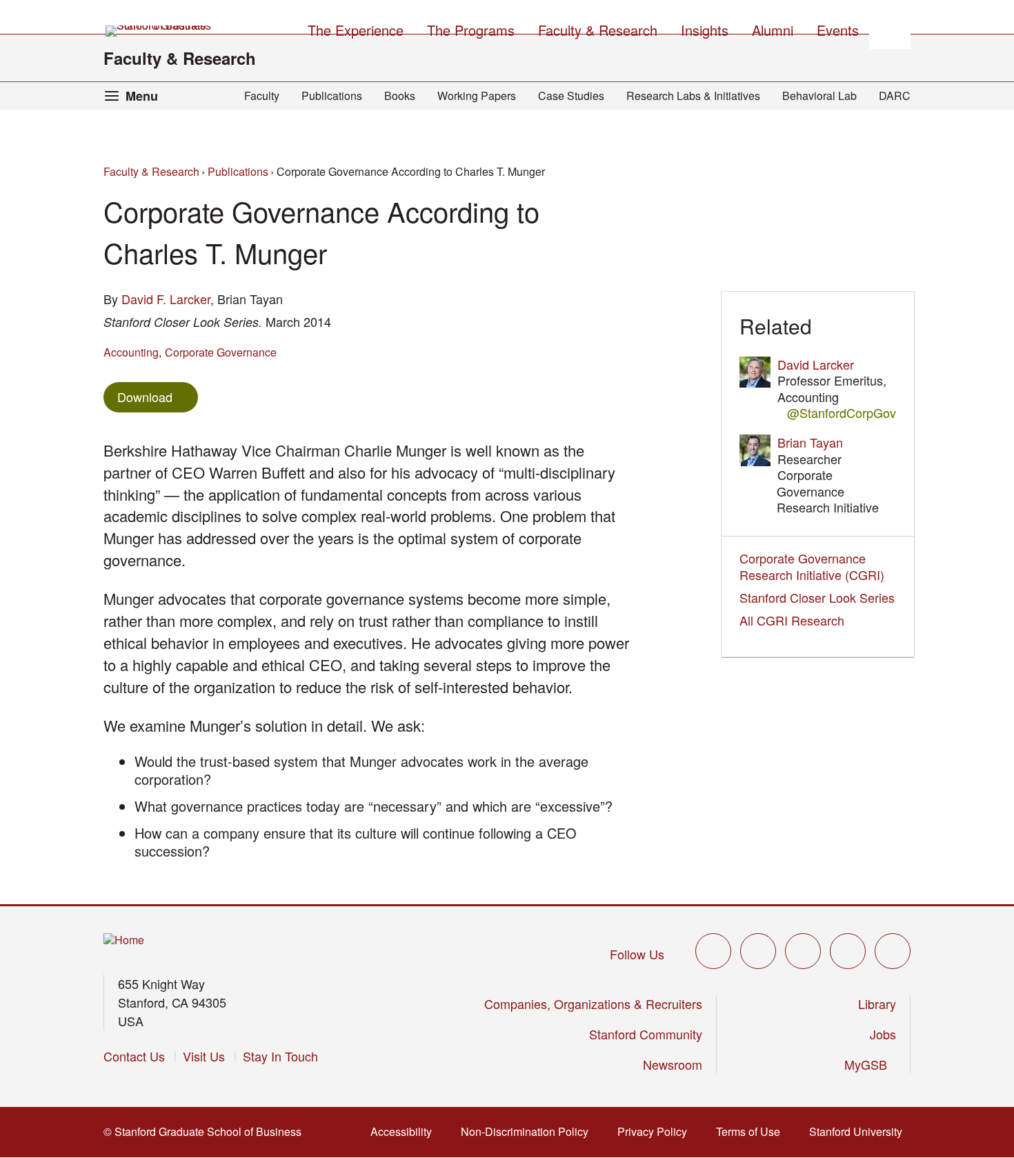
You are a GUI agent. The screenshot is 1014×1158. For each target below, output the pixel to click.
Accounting (131, 352)
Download (144, 397)
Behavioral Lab (819, 95)
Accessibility (405, 1131)
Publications (331, 95)
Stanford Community (645, 1034)
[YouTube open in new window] (848, 951)
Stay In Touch (280, 1056)
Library (877, 1003)
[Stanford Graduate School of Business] (159, 31)
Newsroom (672, 1064)
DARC (895, 95)
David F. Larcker (165, 299)
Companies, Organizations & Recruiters (593, 1003)
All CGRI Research (791, 620)
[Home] (123, 940)
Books (399, 95)
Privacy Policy (656, 1131)
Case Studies (571, 95)
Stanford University (860, 1131)
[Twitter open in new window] (713, 951)
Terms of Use (752, 1131)
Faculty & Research (179, 58)
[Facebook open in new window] (758, 951)
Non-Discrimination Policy (529, 1131)
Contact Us (134, 1056)
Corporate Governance (221, 352)
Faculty (261, 95)
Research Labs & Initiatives (693, 95)
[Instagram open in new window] (803, 951)
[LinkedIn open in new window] (893, 951)
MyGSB (870, 1064)
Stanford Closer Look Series (817, 597)
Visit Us (204, 1056)
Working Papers (476, 95)
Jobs (883, 1034)
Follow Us (637, 954)
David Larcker (815, 364)
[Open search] (890, 28)
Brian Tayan (810, 442)
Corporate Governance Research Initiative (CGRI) (811, 566)
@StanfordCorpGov (841, 413)
